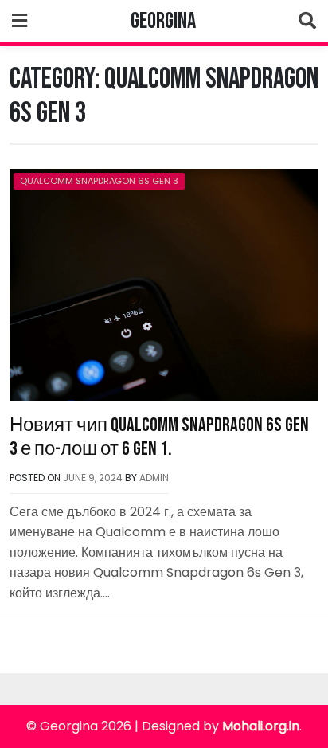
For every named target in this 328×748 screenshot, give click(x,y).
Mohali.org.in (260, 726)
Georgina (163, 21)
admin (154, 477)
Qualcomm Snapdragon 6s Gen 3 (99, 180)
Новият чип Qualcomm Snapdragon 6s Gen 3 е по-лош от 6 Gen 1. (159, 436)
